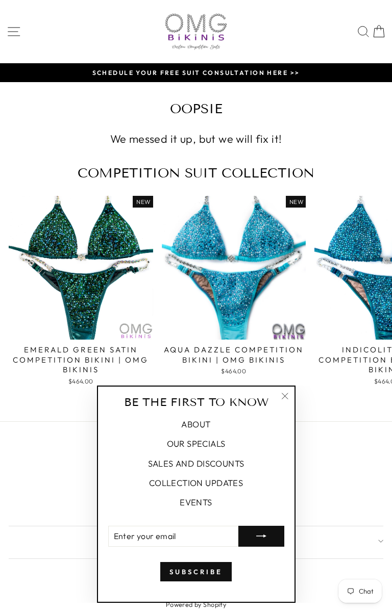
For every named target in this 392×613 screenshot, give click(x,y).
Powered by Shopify (196, 604)
